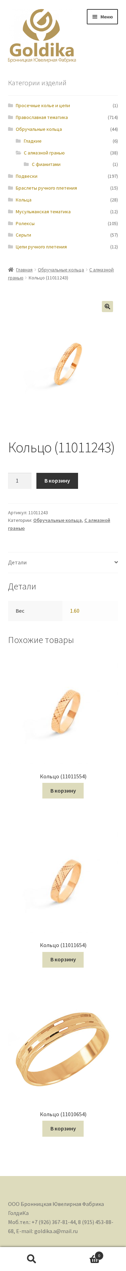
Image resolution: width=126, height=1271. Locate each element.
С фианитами (46, 164)
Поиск (31, 1259)
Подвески (26, 176)
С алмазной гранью (44, 153)
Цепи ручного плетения (41, 247)
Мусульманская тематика (43, 211)
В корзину (57, 480)
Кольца (23, 200)
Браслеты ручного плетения (46, 188)
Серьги (23, 235)
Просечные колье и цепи (43, 105)
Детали (17, 562)
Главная (24, 270)
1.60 (74, 610)
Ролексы (25, 223)
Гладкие (33, 141)
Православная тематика (42, 117)
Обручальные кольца (39, 129)
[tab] (63, 563)
